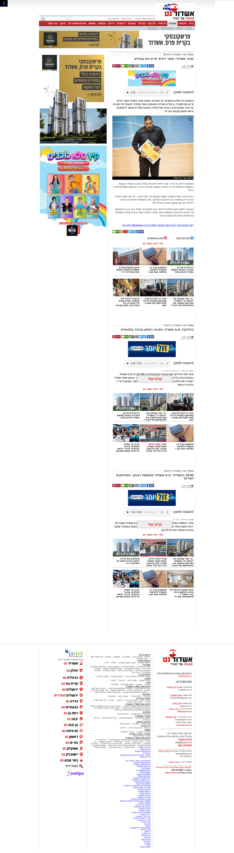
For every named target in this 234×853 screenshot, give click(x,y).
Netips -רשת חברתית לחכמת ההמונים (135, 801)
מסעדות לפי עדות (126, 670)
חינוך (63, 23)
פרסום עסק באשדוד (142, 751)
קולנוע (101, 23)
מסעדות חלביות (128, 667)
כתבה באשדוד (144, 810)
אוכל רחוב (136, 672)
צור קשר (52, 23)
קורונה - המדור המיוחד (139, 734)
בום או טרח (137, 657)
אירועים (147, 696)
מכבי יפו (165, 371)
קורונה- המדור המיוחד (141, 736)
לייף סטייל (145, 726)
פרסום (147, 826)
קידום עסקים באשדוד (141, 765)
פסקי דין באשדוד (143, 732)
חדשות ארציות (144, 663)
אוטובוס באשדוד (99, 745)
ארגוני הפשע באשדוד (127, 663)
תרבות (152, 23)
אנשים (108, 657)
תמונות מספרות (127, 684)
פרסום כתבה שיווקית (142, 807)
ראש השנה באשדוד (133, 743)
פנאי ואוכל (118, 742)
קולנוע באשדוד (102, 676)
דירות (111, 23)
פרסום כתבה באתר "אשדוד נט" (137, 761)
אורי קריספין (170, 717)
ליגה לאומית (174, 371)
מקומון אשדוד (144, 772)
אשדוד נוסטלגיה (142, 716)
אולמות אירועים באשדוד (140, 812)
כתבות (147, 684)
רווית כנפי (146, 841)
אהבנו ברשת (138, 742)
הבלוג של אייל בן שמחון (141, 714)
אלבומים (146, 694)
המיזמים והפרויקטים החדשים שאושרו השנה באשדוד (129, 740)
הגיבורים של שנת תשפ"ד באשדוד (136, 706)
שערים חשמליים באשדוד (140, 799)
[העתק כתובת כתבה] (133, 67)
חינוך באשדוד (129, 747)
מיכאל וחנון (146, 839)
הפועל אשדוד (145, 847)
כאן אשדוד (146, 833)
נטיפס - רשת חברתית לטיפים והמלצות (135, 755)
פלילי (114, 663)
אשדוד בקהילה (143, 698)
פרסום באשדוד (144, 803)
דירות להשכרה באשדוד (141, 780)
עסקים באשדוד (100, 747)
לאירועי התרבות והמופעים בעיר (138, 676)
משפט (92, 23)
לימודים (136, 724)
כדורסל (179, 28)
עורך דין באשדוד (143, 820)
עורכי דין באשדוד (127, 732)
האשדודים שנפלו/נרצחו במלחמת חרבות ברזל (132, 710)
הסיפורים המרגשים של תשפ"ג (120, 688)
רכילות (162, 23)
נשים (148, 742)
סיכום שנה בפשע (118, 690)
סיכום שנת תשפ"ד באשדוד (137, 704)
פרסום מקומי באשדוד (141, 763)
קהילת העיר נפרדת (135, 702)
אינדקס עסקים (105, 742)
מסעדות (146, 665)
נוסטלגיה (115, 684)
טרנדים (123, 728)
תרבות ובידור (144, 674)
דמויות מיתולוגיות (126, 718)
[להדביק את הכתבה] (124, 232)
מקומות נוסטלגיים (143, 718)
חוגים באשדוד (117, 676)
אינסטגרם (112, 696)
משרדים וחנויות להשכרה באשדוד (137, 786)
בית (191, 23)
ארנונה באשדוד (144, 795)
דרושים (121, 23)
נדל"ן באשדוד (144, 749)
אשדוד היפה (145, 700)
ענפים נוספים (167, 28)
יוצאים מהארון (142, 659)
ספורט (172, 23)
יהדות (128, 742)
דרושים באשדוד (144, 791)
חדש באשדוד (124, 724)
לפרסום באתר (112, 19)
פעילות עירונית (131, 700)
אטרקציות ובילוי (135, 728)
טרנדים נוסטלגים (110, 718)
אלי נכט (147, 837)
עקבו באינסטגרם (155, 238)
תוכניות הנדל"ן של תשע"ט (111, 743)
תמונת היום (123, 696)
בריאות (120, 700)
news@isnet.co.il (184, 725)
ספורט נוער (152, 28)
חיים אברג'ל (145, 835)
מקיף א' (147, 843)
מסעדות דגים (114, 667)
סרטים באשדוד (144, 747)
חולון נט (147, 824)
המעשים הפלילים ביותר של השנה (122, 745)
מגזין (148, 682)
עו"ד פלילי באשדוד (142, 816)
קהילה (141, 23)
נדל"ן (107, 663)
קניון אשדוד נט (115, 747)
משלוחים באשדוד (143, 774)
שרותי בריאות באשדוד (141, 787)
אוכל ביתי (146, 669)
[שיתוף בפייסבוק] (150, 67)
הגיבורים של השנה (142, 688)
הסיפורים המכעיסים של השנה (136, 692)
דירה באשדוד (145, 814)
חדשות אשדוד (143, 661)
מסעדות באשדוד (143, 776)
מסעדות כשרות (110, 670)
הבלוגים (146, 712)
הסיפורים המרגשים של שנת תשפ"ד (136, 708)
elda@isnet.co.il (184, 711)
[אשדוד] (175, 20)
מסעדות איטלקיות (98, 667)
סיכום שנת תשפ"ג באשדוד (138, 686)
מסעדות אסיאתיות (132, 669)
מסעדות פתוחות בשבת (113, 669)
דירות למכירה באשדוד (141, 778)
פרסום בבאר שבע (143, 784)
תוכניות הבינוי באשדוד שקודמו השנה (106, 706)
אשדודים (126, 657)
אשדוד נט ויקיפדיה (142, 805)
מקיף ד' (147, 845)
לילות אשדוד (136, 696)
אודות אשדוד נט (77, 23)
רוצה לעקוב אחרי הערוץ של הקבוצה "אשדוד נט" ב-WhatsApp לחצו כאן (158, 225)
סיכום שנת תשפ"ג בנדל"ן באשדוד (107, 692)
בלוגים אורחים (123, 714)
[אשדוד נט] (173, 666)
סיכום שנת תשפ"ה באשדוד (137, 738)
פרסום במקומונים (143, 770)
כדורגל (189, 28)
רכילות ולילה (144, 655)
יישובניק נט (145, 768)
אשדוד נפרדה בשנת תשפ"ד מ (107, 708)
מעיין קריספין (145, 830)
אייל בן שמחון (145, 757)
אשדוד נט (188, 54)
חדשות (183, 23)
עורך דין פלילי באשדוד (141, 818)
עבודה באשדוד (144, 809)
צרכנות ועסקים (143, 722)
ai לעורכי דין (100, 740)
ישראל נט (146, 753)
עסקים (131, 23)
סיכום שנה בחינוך (135, 690)
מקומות (117, 657)
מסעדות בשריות (144, 667)
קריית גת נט (145, 822)
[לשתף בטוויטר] (142, 67)
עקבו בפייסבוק (183, 238)
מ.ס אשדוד (184, 371)
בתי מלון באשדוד (143, 766)
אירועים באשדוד (143, 789)
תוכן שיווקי (146, 724)
